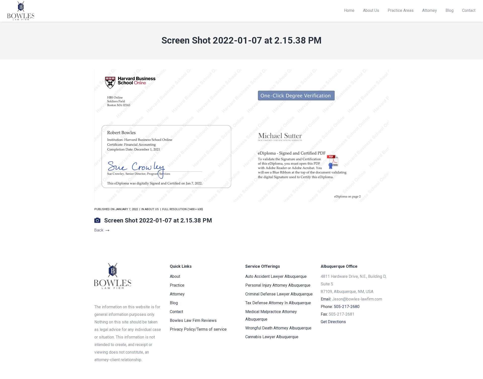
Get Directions (333, 321)
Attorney (177, 294)
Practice (177, 285)
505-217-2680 (346, 306)
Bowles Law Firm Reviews (193, 320)
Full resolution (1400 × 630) (182, 209)
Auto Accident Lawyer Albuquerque (276, 276)
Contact (176, 311)
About (175, 276)
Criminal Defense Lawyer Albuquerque (279, 294)
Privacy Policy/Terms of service (198, 329)
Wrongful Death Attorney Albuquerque (278, 328)
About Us (152, 209)
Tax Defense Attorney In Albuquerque (278, 302)
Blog (174, 302)
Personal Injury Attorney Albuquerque (277, 285)
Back (98, 230)
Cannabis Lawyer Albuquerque (271, 336)
